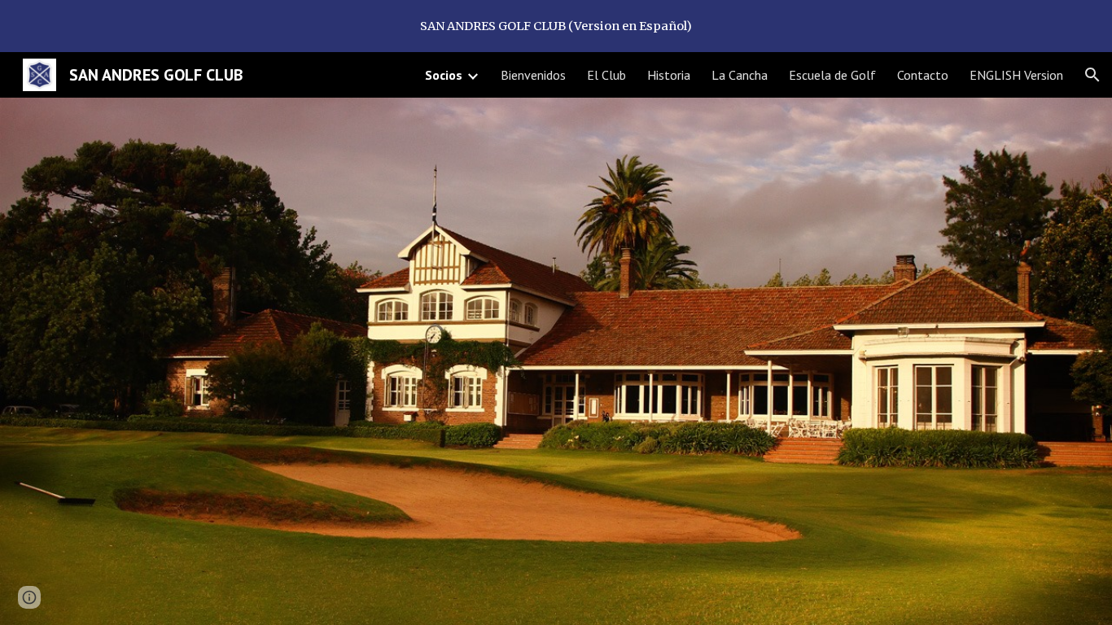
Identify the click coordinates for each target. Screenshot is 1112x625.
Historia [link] (668, 75)
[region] (556, 26)
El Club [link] (606, 75)
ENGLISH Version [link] (1016, 75)
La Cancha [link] (739, 75)
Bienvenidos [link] (533, 75)
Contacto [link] (922, 75)
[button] (1092, 74)
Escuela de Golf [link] (832, 75)
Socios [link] (443, 75)
